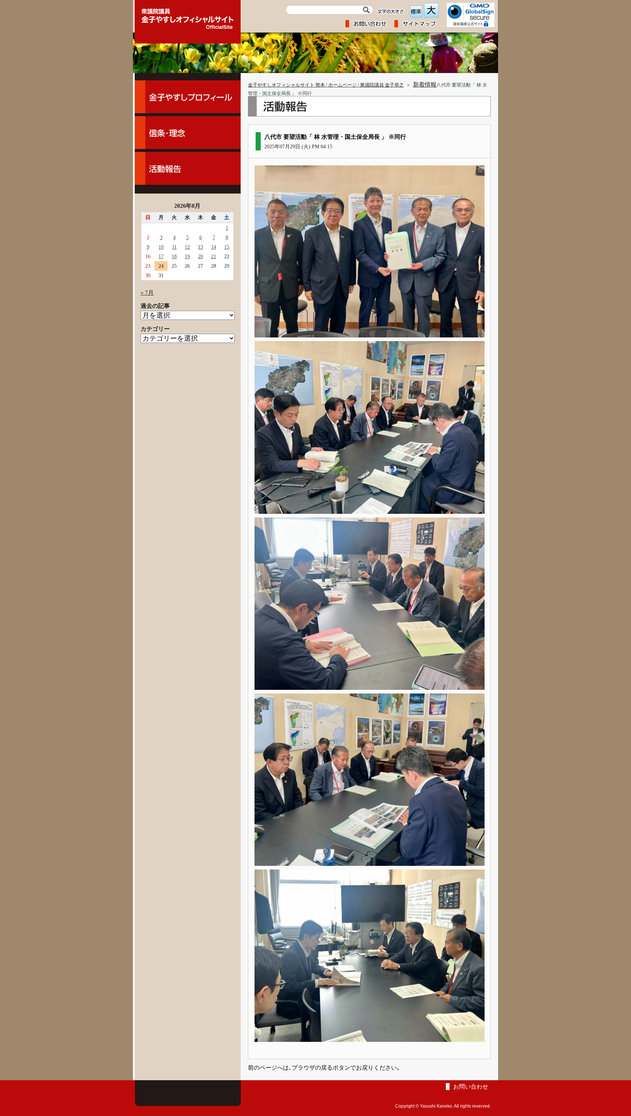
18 (174, 256)
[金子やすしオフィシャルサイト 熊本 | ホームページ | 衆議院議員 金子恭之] (188, 16)
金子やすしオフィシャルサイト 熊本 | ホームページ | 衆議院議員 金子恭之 (326, 85)
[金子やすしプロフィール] (188, 96)
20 (200, 256)
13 (200, 247)
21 (213, 256)
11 (174, 247)
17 (161, 256)
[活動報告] (188, 168)
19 (187, 256)
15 (226, 247)
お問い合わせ (470, 1086)
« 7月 (147, 293)
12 (187, 247)
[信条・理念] (188, 132)
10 (161, 247)
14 (213, 247)
